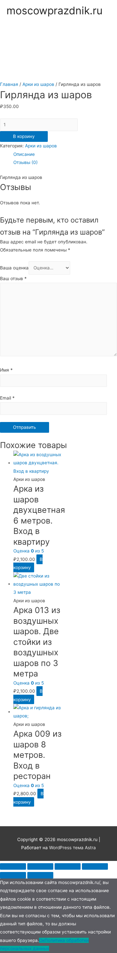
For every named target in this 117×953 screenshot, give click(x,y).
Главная (9, 84)
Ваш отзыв (13, 278)
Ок (42, 940)
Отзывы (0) (25, 162)
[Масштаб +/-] (95, 866)
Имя (6, 370)
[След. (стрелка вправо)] (40, 875)
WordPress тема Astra (72, 847)
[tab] (65, 154)
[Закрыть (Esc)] (13, 866)
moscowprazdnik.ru (54, 10)
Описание (24, 154)
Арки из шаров (38, 84)
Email (7, 398)
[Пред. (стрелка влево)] (13, 875)
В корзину (24, 136)
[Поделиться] (40, 866)
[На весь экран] (68, 866)
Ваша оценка (14, 267)
